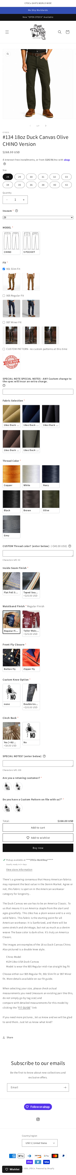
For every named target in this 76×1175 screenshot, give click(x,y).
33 (66, 176)
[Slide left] (30, 126)
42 (66, 184)
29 (19, 176)
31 (43, 176)
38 (43, 184)
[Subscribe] (65, 1087)
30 (31, 176)
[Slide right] (46, 126)
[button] (7, 32)
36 (31, 184)
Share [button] (10, 1037)
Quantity (7, 192)
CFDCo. (32, 1168)
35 (19, 184)
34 (7, 184)
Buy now (38, 848)
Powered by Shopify (45, 1168)
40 (54, 184)
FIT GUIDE (24, 1007)
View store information (19, 869)
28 (7, 176)
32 (54, 176)
